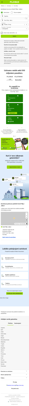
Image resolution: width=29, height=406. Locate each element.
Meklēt (14, 36)
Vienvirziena (6, 12)
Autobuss (9, 5)
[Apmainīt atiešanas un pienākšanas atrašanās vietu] (26, 18)
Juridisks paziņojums (20, 396)
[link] (14, 175)
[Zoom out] (27, 215)
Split (2, 329)
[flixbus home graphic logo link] (14, 2)
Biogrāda (3, 348)
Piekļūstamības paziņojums (15, 399)
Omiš (2, 358)
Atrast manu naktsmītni (9, 32)
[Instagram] (14, 391)
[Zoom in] (27, 213)
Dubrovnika (3, 333)
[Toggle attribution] (27, 224)
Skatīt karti (12, 113)
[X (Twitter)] (15, 391)
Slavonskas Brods (5, 340)
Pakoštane (3, 366)
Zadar (2, 331)
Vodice (2, 346)
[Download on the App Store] (19, 385)
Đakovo (2, 350)
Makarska (3, 342)
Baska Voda (3, 362)
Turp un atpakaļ (17, 12)
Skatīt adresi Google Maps (9, 237)
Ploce (2, 352)
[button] (14, 16)
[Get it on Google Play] (11, 385)
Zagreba (3, 327)
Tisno (2, 356)
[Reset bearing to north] (27, 217)
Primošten (3, 354)
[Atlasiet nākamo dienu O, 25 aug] (26, 24)
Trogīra (2, 344)
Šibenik (2, 337)
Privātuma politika (15, 398)
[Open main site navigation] (2, 2)
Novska (2, 364)
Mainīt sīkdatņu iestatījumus (16, 401)
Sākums (3, 5)
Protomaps (17, 223)
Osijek (2, 335)
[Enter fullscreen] (27, 220)
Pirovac (2, 360)
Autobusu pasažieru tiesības (14, 395)
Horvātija (16, 5)
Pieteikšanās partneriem (10, 396)
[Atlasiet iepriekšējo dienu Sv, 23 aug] (24, 24)
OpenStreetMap (23, 223)
